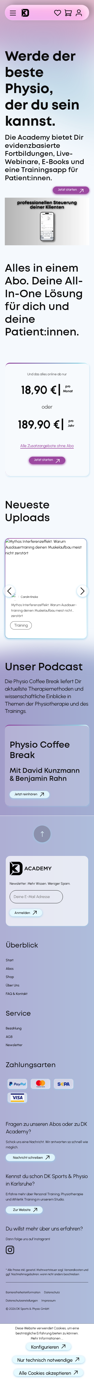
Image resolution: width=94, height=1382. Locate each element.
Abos (9, 969)
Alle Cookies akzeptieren (45, 1373)
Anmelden (22, 913)
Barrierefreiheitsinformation (23, 1292)
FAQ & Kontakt (16, 994)
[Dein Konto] (79, 13)
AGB (9, 1037)
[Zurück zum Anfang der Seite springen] (42, 833)
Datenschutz (52, 1292)
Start (9, 960)
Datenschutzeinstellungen (22, 1300)
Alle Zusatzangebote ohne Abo (47, 445)
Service (18, 1014)
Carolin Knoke (29, 597)
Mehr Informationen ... (47, 1338)
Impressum (48, 1300)
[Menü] (13, 12)
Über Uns (12, 985)
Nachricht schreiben (28, 1158)
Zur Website (22, 1210)
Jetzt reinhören (25, 794)
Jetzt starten (67, 190)
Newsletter (14, 1045)
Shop (10, 977)
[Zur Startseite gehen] (27, 13)
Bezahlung (13, 1028)
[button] (47, 221)
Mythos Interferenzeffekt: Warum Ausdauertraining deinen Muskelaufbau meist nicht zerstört (44, 610)
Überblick (22, 946)
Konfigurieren (45, 1347)
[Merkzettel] (57, 13)
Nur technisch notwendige (45, 1360)
